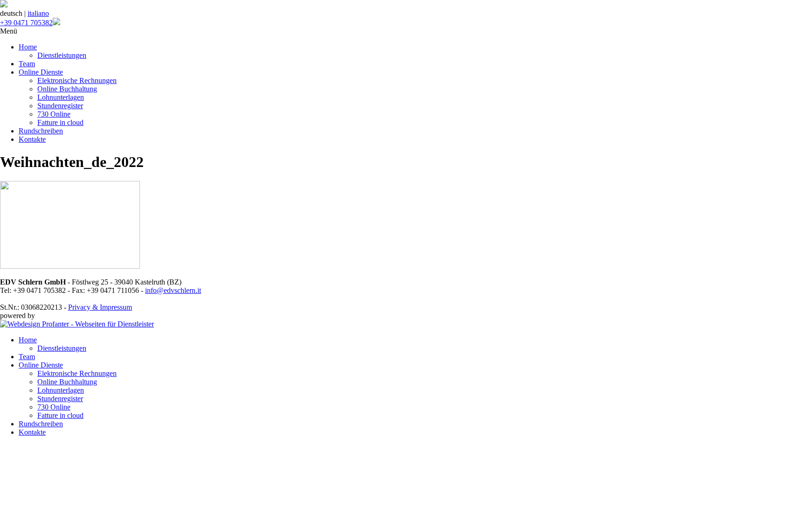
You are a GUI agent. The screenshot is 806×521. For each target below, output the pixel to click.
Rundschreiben (41, 131)
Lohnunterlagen (60, 97)
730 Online (53, 114)
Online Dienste (41, 72)
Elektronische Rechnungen (77, 80)
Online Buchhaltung (67, 89)
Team (27, 64)
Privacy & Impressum (100, 307)
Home (28, 47)
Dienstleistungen (61, 55)
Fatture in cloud (60, 122)
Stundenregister (60, 106)
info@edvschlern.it (173, 290)
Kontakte (32, 139)
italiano (38, 13)
